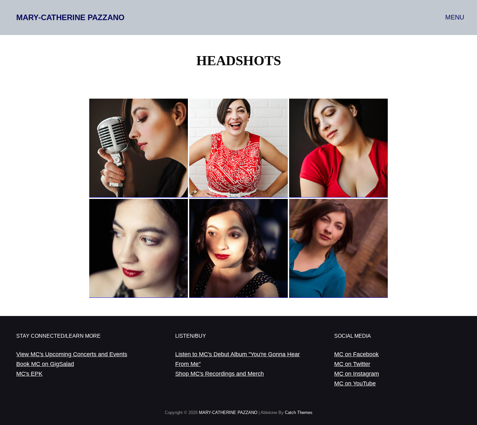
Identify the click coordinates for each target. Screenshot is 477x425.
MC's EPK (29, 373)
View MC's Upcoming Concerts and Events (71, 354)
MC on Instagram (356, 373)
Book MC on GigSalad (45, 364)
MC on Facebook (356, 354)
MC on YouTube (355, 383)
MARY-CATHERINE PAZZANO (70, 17)
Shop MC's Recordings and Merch (219, 373)
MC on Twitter (352, 364)
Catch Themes (298, 412)
